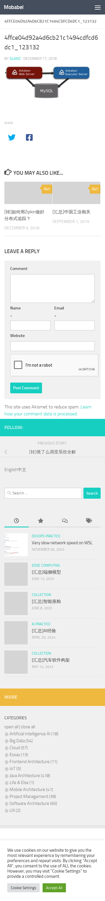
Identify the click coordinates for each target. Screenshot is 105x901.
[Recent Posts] (16, 521)
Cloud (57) (19, 747)
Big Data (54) (21, 740)
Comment (18, 268)
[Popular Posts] (41, 521)
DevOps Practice (46, 536)
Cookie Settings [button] (23, 888)
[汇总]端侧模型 (46, 572)
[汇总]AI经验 (44, 630)
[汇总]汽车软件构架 (51, 660)
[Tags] (89, 521)
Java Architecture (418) (30, 775)
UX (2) (15, 810)
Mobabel (14, 7)
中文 (22, 469)
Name (15, 308)
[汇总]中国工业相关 (71, 212)
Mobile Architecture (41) (31, 789)
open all (11, 726)
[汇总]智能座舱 (46, 601)
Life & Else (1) (22, 782)
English (11, 469)
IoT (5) (15, 768)
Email (59, 308)
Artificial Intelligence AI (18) (34, 733)
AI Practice (41, 624)
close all (28, 726)
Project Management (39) (33, 796)
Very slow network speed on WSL (62, 542)
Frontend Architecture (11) (33, 761)
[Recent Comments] (64, 521)
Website (17, 335)
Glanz (15, 58)
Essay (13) (19, 754)
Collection (41, 595)
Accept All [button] (54, 888)
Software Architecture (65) (33, 803)
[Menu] (97, 7)
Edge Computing (46, 565)
